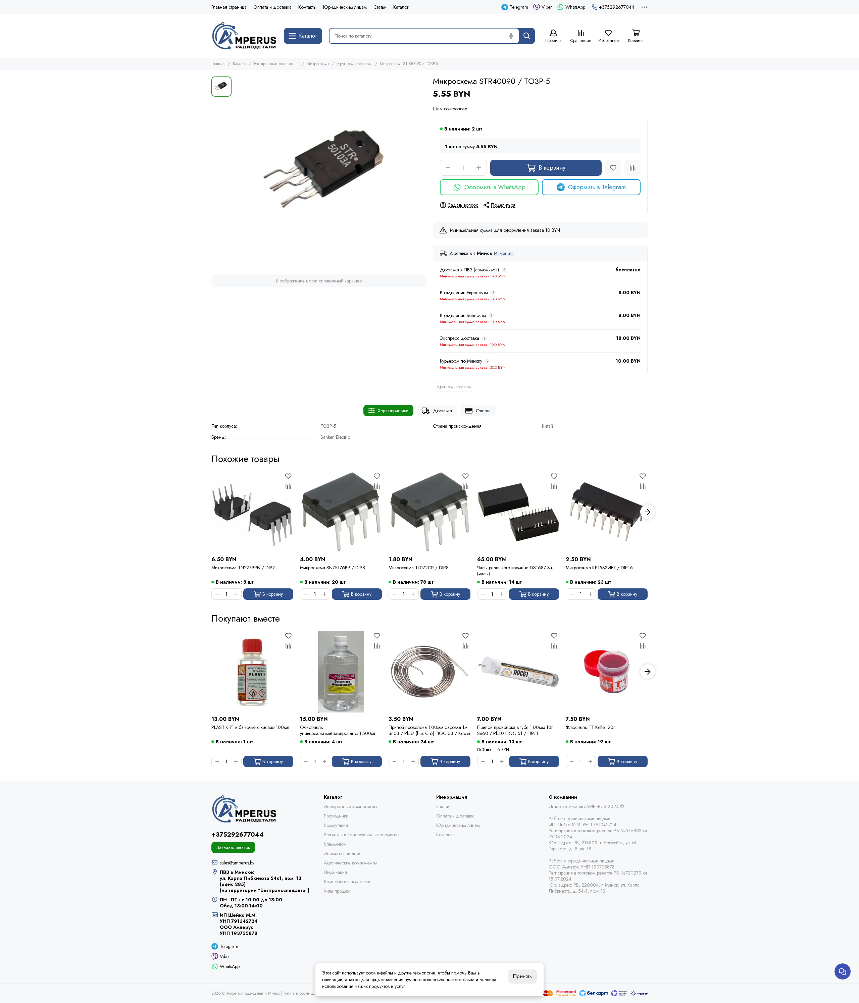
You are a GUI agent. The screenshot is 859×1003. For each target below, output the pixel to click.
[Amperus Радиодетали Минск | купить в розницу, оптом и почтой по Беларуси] (244, 36)
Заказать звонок (233, 847)
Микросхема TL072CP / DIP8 (419, 568)
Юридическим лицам (345, 7)
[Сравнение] (632, 168)
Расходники (336, 816)
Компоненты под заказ (347, 882)
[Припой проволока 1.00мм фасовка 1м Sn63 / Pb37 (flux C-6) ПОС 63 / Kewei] (429, 671)
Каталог (400, 7)
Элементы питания (342, 853)
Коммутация (336, 825)
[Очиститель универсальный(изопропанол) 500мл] (341, 671)
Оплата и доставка (272, 7)
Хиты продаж (337, 891)
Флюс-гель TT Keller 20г (590, 727)
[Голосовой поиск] (510, 36)
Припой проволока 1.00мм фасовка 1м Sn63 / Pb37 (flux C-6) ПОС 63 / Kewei (429, 730)
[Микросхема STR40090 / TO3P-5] (330, 172)
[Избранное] (613, 168)
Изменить (504, 253)
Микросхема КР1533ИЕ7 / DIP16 (599, 568)
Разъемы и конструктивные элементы (361, 835)
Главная (218, 64)
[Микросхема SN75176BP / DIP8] (341, 512)
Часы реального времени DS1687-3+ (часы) (515, 571)
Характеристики (393, 410)
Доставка (442, 410)
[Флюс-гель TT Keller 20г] (607, 671)
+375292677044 (616, 7)
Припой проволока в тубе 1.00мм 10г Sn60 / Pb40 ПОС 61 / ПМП (515, 730)
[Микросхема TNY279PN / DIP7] (252, 512)
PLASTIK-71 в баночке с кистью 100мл (250, 727)
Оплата (483, 410)
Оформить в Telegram (597, 187)
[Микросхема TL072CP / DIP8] (429, 512)
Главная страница (229, 7)
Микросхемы (318, 64)
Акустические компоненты (350, 863)
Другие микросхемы (354, 64)
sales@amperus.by (237, 862)
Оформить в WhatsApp (494, 187)
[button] (211, 512)
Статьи (380, 7)
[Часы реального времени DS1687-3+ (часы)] (518, 512)
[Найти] (527, 36)
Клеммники (335, 844)
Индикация (335, 872)
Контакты (307, 7)
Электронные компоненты (276, 64)
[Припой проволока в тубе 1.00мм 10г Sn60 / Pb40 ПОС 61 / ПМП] (518, 671)
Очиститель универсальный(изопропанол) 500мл (338, 730)
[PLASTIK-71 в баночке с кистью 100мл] (252, 671)
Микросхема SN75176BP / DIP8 (332, 568)
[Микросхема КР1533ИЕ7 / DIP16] (607, 512)
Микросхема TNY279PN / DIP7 (243, 568)
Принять (522, 976)
